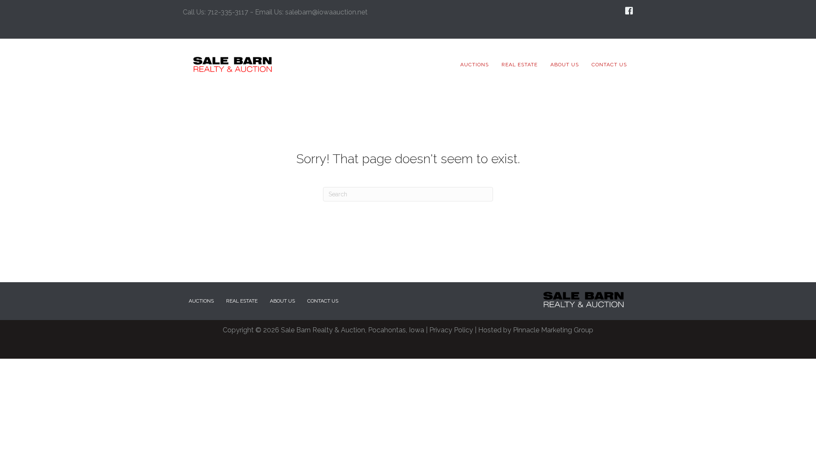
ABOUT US (282, 301)
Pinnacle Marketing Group (553, 330)
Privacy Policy (451, 330)
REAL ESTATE (242, 301)
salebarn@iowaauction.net (326, 12)
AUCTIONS (201, 301)
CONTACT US (322, 301)
